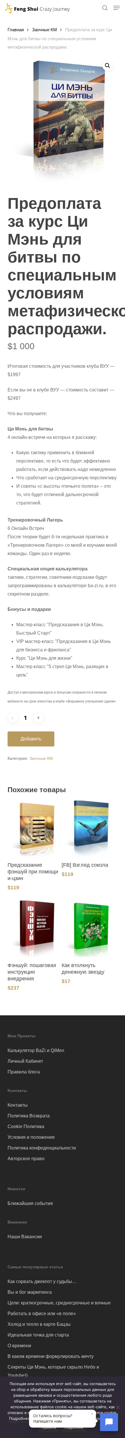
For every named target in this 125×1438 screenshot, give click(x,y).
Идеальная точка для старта (38, 1334)
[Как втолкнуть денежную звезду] (88, 929)
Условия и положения (31, 1137)
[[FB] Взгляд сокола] (88, 829)
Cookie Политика (26, 1126)
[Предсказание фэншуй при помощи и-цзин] (34, 829)
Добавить (31, 738)
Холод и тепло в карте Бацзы (39, 1324)
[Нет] (118, 1407)
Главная (16, 29)
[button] (107, 65)
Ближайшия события (30, 1203)
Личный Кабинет (25, 1061)
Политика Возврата (29, 1115)
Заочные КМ (44, 29)
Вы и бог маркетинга (30, 1292)
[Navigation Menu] (116, 8)
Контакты (18, 1105)
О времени (19, 1345)
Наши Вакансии (25, 1236)
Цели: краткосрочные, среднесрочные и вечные (59, 1302)
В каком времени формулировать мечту (51, 1356)
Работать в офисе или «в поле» (42, 1313)
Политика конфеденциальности (42, 1147)
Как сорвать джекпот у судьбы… (42, 1281)
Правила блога (24, 1071)
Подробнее (74, 1428)
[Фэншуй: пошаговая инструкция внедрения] (34, 929)
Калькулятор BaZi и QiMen (36, 1050)
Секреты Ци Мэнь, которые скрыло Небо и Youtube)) (53, 1371)
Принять (49, 1428)
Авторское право (26, 1158)
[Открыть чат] (109, 1422)
